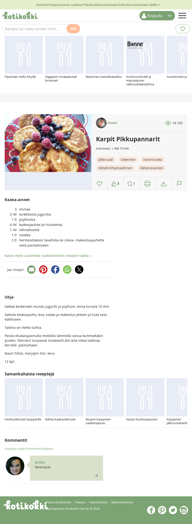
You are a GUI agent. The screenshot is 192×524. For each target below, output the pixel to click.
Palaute (80, 502)
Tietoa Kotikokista (58, 502)
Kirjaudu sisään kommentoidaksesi (29, 448)
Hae (73, 29)
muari (112, 122)
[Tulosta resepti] (147, 184)
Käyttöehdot (98, 502)
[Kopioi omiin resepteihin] (163, 184)
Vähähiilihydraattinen (115, 168)
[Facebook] (55, 269)
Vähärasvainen (151, 168)
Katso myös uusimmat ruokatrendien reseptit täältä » (48, 255)
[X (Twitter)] (79, 269)
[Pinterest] (43, 269)
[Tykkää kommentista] (97, 475)
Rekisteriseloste (122, 502)
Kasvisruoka (152, 159)
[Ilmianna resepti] (179, 184)
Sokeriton (128, 159)
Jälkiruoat (105, 159)
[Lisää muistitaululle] (99, 184)
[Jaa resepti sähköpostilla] (31, 269)
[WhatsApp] (67, 269)
